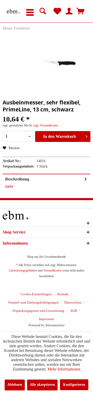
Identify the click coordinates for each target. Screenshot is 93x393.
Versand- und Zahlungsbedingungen (33, 302)
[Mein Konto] (69, 11)
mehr (9, 186)
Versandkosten (52, 270)
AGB (73, 311)
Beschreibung (17, 179)
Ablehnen (14, 385)
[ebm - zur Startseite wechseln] (13, 11)
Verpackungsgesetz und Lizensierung (38, 311)
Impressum (46, 319)
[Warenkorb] (80, 11)
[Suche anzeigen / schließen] (43, 11)
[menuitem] (30, 11)
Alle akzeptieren (42, 385)
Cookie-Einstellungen (36, 294)
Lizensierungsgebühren (23, 270)
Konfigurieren (74, 385)
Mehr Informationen (64, 369)
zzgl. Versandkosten (45, 125)
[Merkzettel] (57, 11)
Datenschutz (73, 302)
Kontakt (63, 294)
